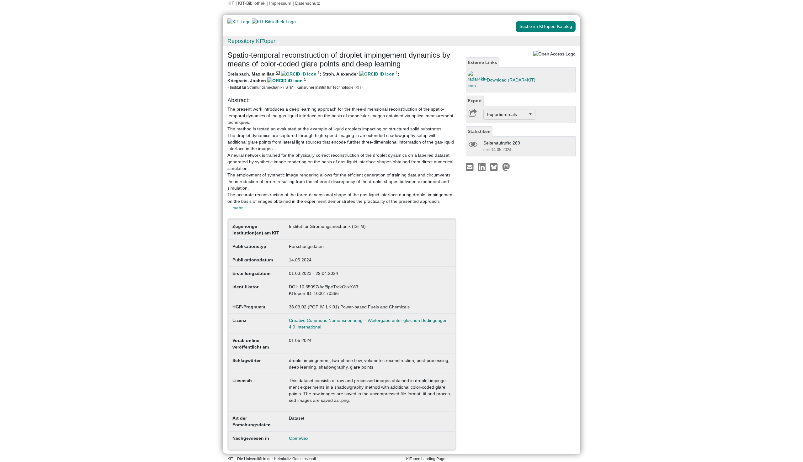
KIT (230, 3)
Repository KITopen (252, 41)
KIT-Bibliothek (252, 3)
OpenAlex (298, 438)
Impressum (280, 3)
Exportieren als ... (507, 114)
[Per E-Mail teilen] (470, 166)
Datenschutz (307, 3)
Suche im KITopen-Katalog (545, 26)
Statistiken (479, 131)
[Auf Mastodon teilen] (506, 166)
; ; (313, 80)
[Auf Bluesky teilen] (495, 166)
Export (475, 100)
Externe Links (482, 62)
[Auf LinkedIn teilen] (482, 166)
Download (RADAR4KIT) (511, 79)
